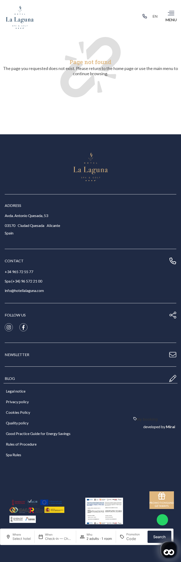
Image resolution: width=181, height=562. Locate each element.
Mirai (170, 426)
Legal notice (15, 391)
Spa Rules (13, 454)
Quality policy (17, 423)
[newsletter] (172, 354)
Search (159, 536)
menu (171, 19)
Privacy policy (17, 401)
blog (10, 378)
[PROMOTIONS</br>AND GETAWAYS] (161, 496)
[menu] (171, 13)
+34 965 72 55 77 (19, 271)
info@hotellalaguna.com (24, 290)
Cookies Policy (18, 412)
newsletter (17, 354)
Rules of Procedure (21, 444)
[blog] (172, 378)
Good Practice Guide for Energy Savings (38, 433)
